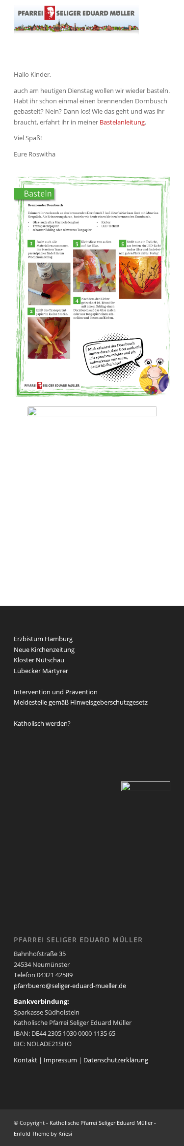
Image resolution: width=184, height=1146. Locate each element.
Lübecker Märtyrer (41, 670)
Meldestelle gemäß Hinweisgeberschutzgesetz (81, 702)
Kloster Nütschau (39, 659)
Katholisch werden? (42, 723)
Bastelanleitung (122, 122)
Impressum (60, 1059)
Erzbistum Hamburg (43, 638)
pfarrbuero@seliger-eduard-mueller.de (70, 985)
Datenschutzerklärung (115, 1059)
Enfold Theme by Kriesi (43, 1133)
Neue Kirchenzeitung (44, 649)
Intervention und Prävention (56, 691)
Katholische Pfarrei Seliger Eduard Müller (101, 1122)
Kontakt (25, 1059)
